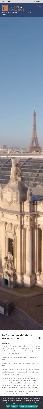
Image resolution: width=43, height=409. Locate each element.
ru (39, 1)
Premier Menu (40, 6)
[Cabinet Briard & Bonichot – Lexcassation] (13, 8)
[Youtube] (9, 1)
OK (8, 406)
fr (34, 1)
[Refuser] (41, 402)
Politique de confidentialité (28, 406)
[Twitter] (5, 1)
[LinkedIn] (3, 1)
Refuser (14, 406)
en (37, 1)
